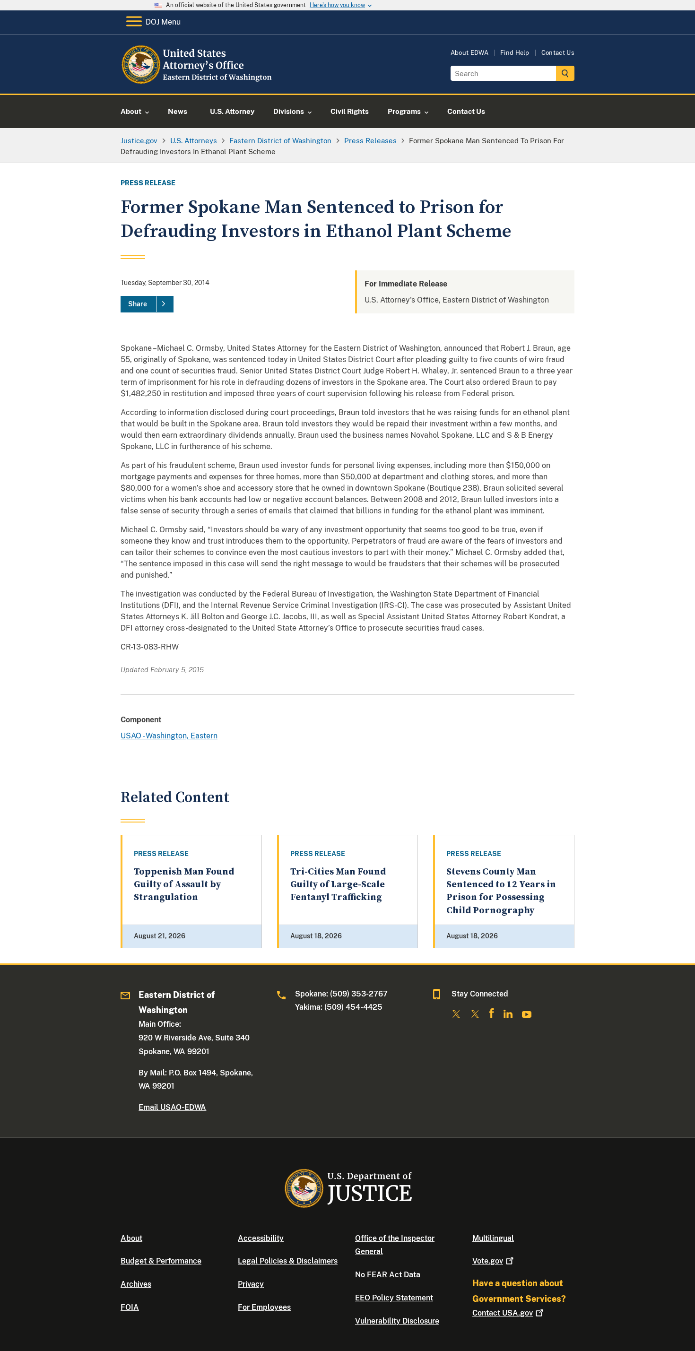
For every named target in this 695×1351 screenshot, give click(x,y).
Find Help (515, 52)
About (131, 1238)
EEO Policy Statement (394, 1297)
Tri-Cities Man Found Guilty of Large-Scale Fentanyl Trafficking (338, 885)
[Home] (197, 82)
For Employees (264, 1307)
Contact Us (557, 52)
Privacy (251, 1284)
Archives (136, 1284)
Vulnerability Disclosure (397, 1320)
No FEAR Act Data (387, 1274)
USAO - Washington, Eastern (169, 735)
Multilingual (493, 1238)
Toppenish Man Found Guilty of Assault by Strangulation (184, 885)
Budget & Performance (161, 1260)
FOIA (130, 1307)
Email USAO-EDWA (172, 1107)
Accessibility (261, 1238)
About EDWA (469, 52)
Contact (502, 1312)
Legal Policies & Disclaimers (288, 1260)
